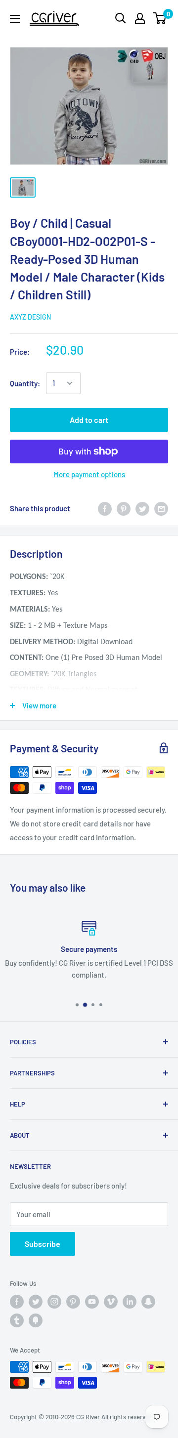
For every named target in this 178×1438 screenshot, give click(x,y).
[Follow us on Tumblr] (17, 1320)
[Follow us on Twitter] (36, 1302)
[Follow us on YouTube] (92, 1302)
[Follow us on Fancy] (36, 1320)
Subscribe (42, 1243)
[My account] (140, 18)
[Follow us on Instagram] (54, 1302)
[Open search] (120, 18)
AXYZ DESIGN (30, 317)
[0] (160, 18)
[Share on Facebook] (105, 508)
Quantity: (25, 383)
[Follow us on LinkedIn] (129, 1302)
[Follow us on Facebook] (17, 1302)
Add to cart (89, 419)
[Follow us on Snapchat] (148, 1302)
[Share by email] (161, 508)
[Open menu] (15, 19)
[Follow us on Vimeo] (111, 1302)
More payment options (89, 474)
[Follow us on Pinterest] (73, 1302)
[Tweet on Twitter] (142, 508)
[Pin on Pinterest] (124, 508)
